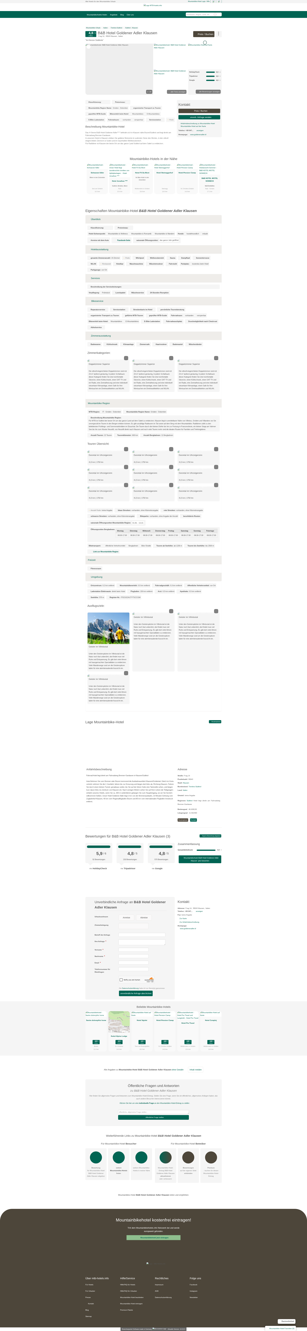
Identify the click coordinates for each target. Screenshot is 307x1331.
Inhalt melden (196, 1069)
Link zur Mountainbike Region (105, 552)
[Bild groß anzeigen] (109, 360)
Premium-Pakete (126, 1310)
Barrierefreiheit (287, 1321)
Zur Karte (183, 918)
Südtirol (189, 801)
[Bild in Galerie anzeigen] (170, 56)
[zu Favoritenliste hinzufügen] (88, 47)
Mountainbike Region (99, 403)
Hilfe (208, 1)
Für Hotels (89, 1285)
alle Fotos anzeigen (178, 92)
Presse (88, 1297)
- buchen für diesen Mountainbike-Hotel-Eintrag (211, 1172)
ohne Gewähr (178, 1069)
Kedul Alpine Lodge (119, 1036)
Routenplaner (216, 722)
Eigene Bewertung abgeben (211, 836)
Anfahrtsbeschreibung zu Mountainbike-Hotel (197, 123)
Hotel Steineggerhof (164, 173)
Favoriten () (281, 1328)
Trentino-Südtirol (195, 787)
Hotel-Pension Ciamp (187, 173)
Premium (217, 161)
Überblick (95, 219)
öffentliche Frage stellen (154, 1117)
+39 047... (189, 130)
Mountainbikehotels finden (97, 15)
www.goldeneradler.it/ (198, 134)
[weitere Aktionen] (219, 34)
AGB (156, 1291)
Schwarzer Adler (97, 173)
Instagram (193, 1291)
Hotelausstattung (99, 249)
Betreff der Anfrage (102, 935)
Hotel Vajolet (142, 1020)
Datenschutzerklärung (130, 988)
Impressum (159, 1285)
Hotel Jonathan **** (119, 181)
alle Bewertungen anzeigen (209, 92)
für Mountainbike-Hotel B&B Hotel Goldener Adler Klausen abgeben (96, 1172)
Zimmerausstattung (100, 335)
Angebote (113, 15)
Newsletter (194, 1297)
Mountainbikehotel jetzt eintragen (154, 1238)
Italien (185, 790)
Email (97, 963)
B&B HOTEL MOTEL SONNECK (210, 179)
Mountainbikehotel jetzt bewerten (201, 859)
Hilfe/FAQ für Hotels (127, 1285)
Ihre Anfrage (100, 941)
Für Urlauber (90, 1291)
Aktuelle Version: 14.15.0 (176, 1329)
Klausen (186, 783)
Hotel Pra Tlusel (187, 1023)
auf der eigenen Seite (188, 1170)
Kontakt (193, 820)
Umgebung (96, 577)
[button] (119, 69)
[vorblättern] (147, 69)
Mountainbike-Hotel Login (196, 1)
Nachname (99, 956)
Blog (122, 15)
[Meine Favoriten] (138, 14)
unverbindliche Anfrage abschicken (135, 993)
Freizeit (91, 560)
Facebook (193, 1285)
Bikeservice (97, 301)
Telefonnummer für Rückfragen (102, 970)
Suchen (220, 14)
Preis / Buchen (205, 34)
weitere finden (118, 1170)
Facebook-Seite (123, 240)
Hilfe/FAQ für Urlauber (128, 1291)
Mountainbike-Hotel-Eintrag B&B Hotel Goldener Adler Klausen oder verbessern (166, 1173)
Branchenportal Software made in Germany (136, 1329)
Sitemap (88, 1316)
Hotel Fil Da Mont (142, 173)
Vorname (98, 950)
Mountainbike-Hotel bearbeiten (132, 1297)
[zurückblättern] (91, 69)
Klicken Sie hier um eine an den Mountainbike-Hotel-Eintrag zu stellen (154, 1103)
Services (95, 278)
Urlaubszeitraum (101, 917)
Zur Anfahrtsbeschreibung (189, 922)
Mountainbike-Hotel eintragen (131, 1304)
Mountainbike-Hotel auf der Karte (193, 126)
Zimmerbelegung (101, 925)
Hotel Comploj (211, 1020)
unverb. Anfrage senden (200, 117)
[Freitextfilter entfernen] (215, 14)
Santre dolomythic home (96, 1020)
